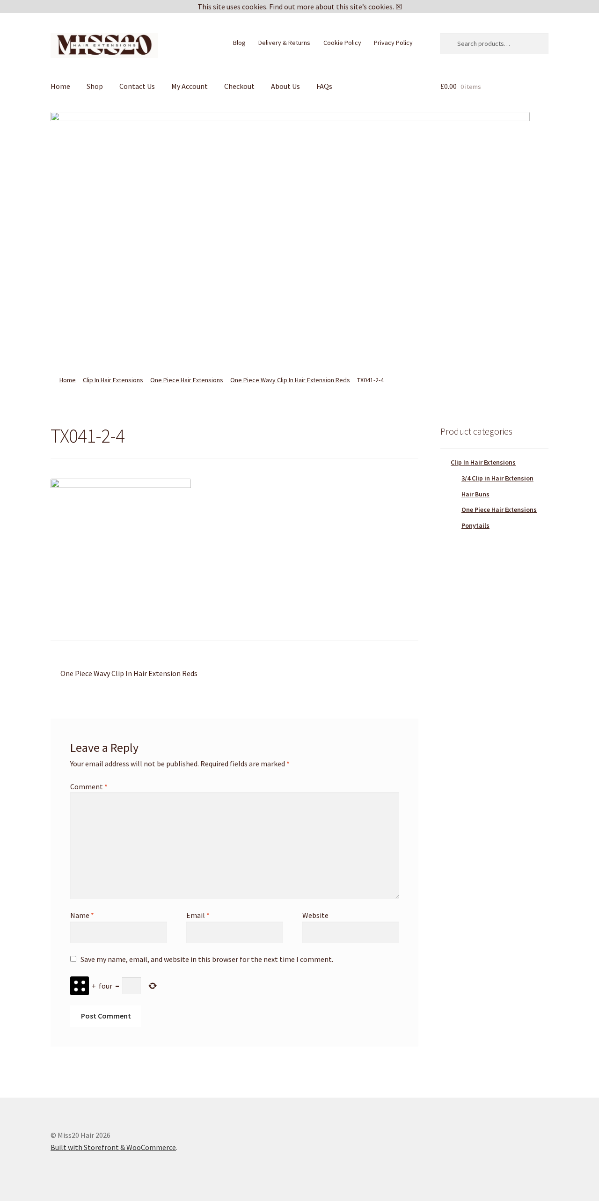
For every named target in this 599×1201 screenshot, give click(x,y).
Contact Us (137, 86)
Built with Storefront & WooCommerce (113, 1147)
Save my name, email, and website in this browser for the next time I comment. (206, 959)
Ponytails (475, 525)
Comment (89, 786)
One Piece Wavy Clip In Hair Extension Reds (290, 380)
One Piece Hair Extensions (186, 380)
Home (60, 86)
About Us (285, 86)
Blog (239, 42)
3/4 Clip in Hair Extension (497, 478)
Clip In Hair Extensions (113, 380)
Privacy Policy (393, 42)
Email (198, 915)
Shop (95, 86)
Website (315, 915)
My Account (189, 86)
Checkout (239, 86)
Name (82, 915)
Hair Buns (475, 494)
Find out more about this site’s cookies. (331, 6)
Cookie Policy (342, 42)
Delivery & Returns (284, 42)
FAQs (324, 86)
